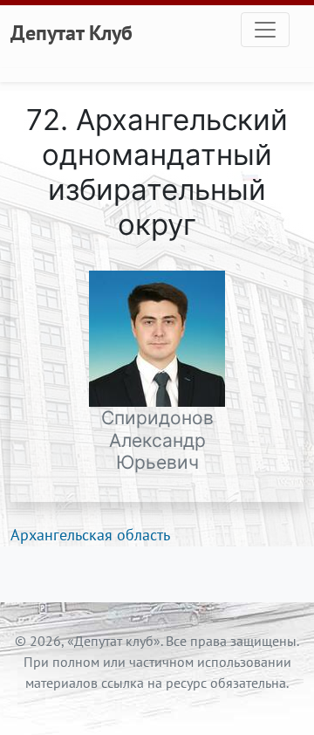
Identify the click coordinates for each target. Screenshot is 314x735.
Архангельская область (90, 535)
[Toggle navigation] (265, 29)
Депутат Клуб (71, 32)
